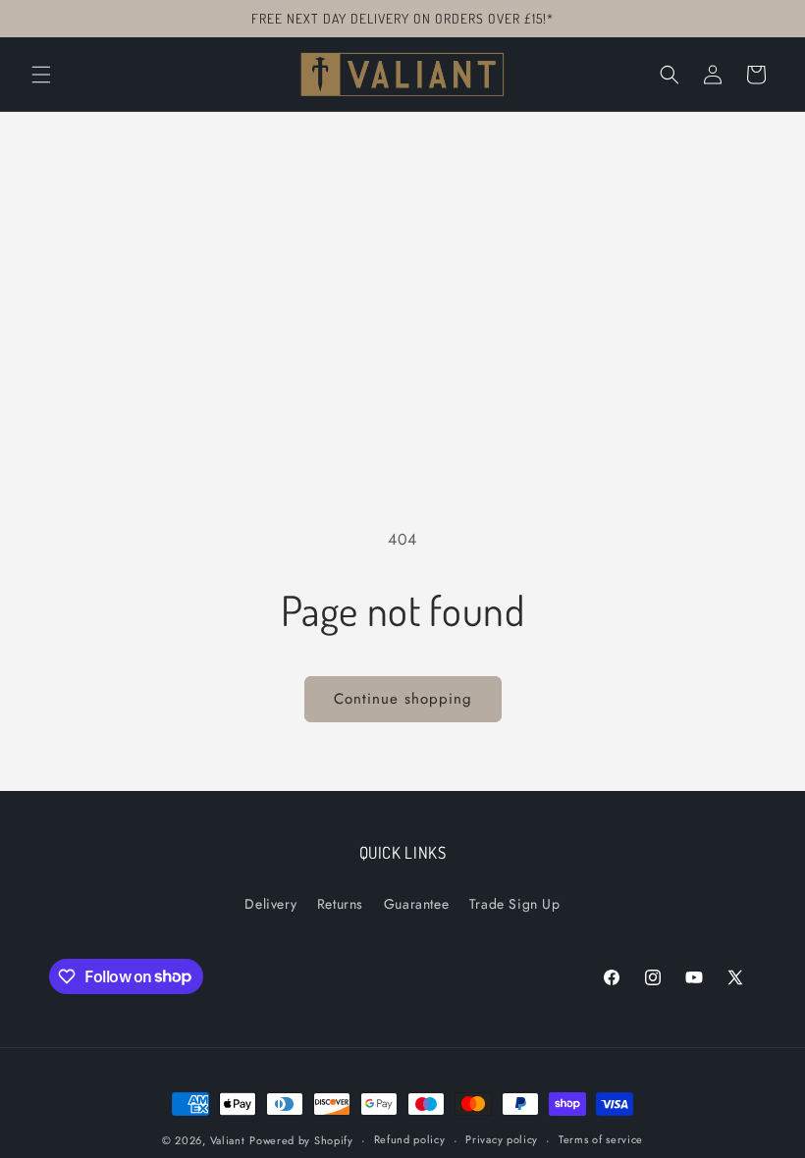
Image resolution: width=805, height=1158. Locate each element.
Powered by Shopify (301, 1140)
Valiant (227, 1140)
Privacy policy (501, 1139)
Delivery (270, 904)
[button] (41, 74)
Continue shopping (403, 699)
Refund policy (410, 1139)
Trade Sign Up (515, 904)
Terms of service (601, 1139)
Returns (340, 904)
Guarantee (416, 904)
